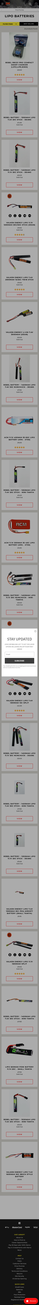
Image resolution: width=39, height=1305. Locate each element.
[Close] (35, 631)
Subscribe (19, 660)
